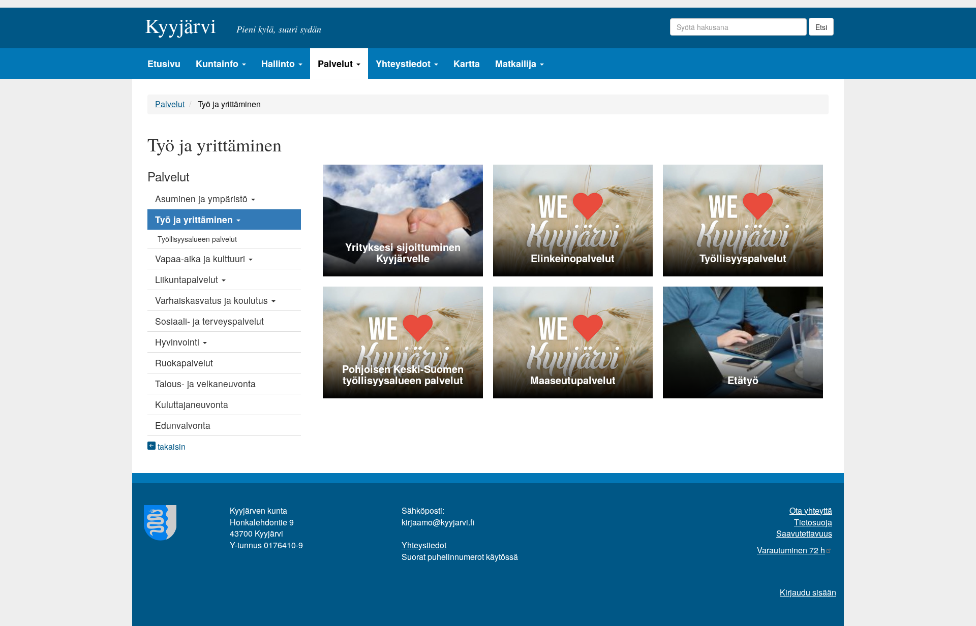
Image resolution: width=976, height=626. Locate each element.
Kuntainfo (218, 63)
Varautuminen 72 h (791, 550)
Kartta (466, 63)
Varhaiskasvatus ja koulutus (212, 300)
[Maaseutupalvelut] (573, 342)
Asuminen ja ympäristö (202, 198)
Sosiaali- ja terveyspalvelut (209, 321)
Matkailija (517, 63)
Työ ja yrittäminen (195, 219)
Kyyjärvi (180, 22)
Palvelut (336, 63)
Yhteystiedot (404, 63)
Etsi (821, 27)
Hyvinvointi (178, 341)
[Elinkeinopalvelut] (573, 220)
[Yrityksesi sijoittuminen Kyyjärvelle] (403, 220)
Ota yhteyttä (810, 510)
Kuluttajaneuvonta (191, 404)
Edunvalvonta (182, 425)
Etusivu (163, 63)
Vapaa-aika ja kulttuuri (201, 258)
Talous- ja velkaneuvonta (205, 383)
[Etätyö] (743, 342)
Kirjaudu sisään (808, 592)
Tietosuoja (813, 522)
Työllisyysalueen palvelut (197, 239)
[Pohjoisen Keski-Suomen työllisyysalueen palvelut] (403, 342)
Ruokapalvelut (184, 362)
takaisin (171, 446)
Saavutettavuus (804, 533)
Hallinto (279, 63)
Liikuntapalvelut (188, 279)
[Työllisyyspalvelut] (743, 220)
